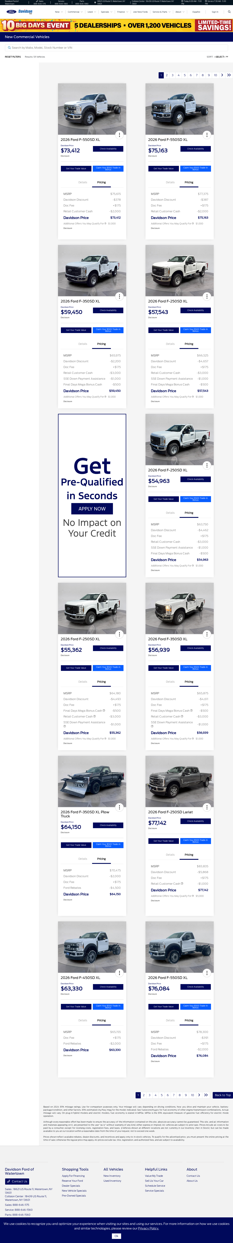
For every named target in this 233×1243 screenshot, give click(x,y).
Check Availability (108, 149)
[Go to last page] (229, 75)
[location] (95, 3)
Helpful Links (156, 1169)
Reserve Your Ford (72, 1180)
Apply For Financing (73, 1176)
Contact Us (19, 1181)
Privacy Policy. (148, 1228)
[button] (119, 135)
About (192, 1169)
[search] (229, 12)
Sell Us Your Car (154, 1180)
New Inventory (112, 1176)
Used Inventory (112, 1180)
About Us (192, 1180)
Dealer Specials (71, 1185)
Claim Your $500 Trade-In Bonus (108, 169)
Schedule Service (155, 1185)
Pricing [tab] (101, 182)
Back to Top (223, 1095)
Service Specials (154, 1190)
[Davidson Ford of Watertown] (20, 11)
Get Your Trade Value (76, 168)
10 (215, 75)
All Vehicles (113, 1169)
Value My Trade (154, 1176)
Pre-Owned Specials (74, 1195)
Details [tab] (82, 182)
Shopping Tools (75, 1169)
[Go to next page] (222, 75)
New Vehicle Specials (74, 1190)
